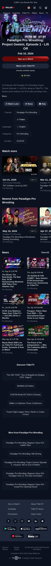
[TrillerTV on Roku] (33, 536)
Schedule (16, 13)
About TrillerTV (37, 504)
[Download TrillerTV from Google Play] (9, 529)
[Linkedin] (35, 521)
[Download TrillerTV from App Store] (25, 529)
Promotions (13, 514)
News (41, 13)
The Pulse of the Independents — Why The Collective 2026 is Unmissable (37, 346)
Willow (34, 13)
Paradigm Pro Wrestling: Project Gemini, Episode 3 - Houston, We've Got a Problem (26, 463)
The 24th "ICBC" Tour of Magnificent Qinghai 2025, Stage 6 (25, 376)
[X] (15, 521)
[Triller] (42, 521)
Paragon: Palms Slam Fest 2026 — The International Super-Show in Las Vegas (37, 314)
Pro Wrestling (22, 134)
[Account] (46, 8)
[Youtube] (29, 521)
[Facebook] (8, 521)
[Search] (40, 8)
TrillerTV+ (26, 13)
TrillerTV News (37, 509)
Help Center (36, 514)
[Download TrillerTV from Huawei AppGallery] (17, 536)
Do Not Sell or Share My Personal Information (37, 548)
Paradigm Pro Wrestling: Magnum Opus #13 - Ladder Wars (25, 444)
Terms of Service (5, 548)
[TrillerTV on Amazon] (41, 529)
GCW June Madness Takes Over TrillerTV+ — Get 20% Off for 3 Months (12, 314)
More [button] (4, 96)
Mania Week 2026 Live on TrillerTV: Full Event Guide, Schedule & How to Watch (13, 346)
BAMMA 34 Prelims (25, 386)
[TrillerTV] (8, 7)
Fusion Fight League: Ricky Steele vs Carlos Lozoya (25, 413)
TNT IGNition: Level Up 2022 (15, 185)
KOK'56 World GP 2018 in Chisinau (25, 394)
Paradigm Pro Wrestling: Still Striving (25, 454)
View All (45, 252)
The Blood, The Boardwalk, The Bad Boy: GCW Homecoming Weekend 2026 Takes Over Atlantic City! (12, 281)
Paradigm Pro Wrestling (27, 112)
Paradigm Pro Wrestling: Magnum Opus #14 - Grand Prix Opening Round (25, 485)
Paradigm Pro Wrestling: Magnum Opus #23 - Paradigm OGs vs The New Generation (25, 474)
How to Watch (14, 504)
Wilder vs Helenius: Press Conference (25, 403)
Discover (6, 13)
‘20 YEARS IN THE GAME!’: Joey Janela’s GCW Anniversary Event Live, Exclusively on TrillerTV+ (37, 280)
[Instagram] (22, 521)
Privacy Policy (16, 548)
